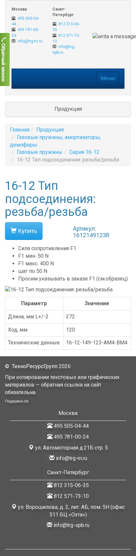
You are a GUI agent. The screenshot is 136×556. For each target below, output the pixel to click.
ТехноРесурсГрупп (34, 366)
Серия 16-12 (84, 152)
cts (26, 401)
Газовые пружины (39, 152)
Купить (27, 230)
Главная (19, 130)
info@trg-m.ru (30, 41)
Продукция (50, 130)
